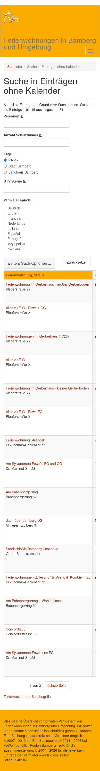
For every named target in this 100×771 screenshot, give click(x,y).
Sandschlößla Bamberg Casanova (32, 548)
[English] (16, 213)
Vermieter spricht (18, 200)
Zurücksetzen (77, 262)
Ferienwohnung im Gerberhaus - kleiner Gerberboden (47, 388)
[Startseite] (11, 15)
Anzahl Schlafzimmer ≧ (23, 135)
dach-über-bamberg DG (24, 520)
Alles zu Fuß (15, 359)
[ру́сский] (16, 248)
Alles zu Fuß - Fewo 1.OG (26, 307)
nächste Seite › (57, 685)
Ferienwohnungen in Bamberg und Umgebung (50, 40)
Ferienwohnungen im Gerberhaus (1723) (37, 336)
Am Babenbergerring (22, 491)
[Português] (16, 238)
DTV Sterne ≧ (15, 181)
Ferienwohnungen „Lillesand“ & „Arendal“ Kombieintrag (48, 577)
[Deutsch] (16, 208)
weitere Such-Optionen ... (29, 263)
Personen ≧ (13, 116)
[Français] (16, 218)
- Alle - (13, 160)
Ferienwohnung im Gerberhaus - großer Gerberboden (47, 284)
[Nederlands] (16, 223)
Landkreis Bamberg (23, 172)
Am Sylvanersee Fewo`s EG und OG (34, 463)
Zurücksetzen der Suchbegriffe (27, 696)
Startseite (14, 66)
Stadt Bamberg (20, 166)
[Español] (16, 233)
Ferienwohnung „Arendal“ (25, 440)
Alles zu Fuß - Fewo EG (24, 411)
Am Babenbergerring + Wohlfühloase (34, 600)
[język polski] (16, 243)
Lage (8, 153)
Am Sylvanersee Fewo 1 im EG (30, 652)
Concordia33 (15, 629)
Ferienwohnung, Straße (25, 275)
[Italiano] (16, 228)
